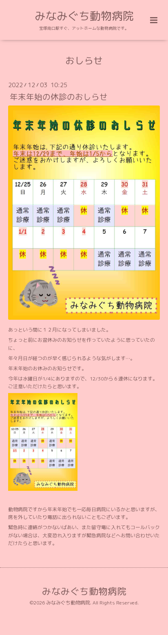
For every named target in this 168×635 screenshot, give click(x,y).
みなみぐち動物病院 (84, 16)
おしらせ (84, 60)
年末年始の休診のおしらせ (59, 96)
